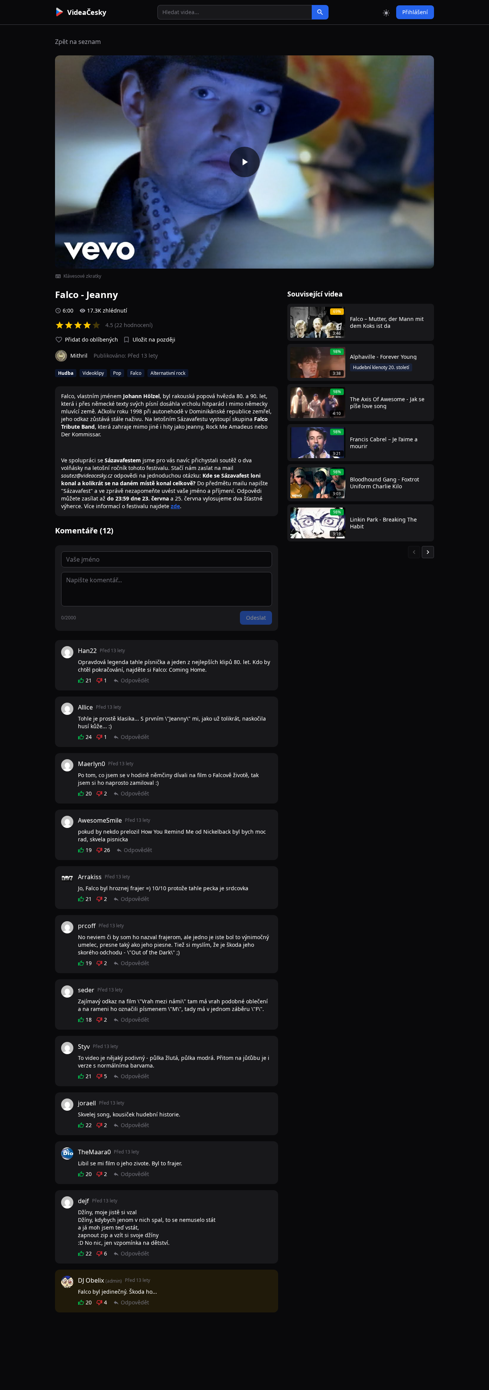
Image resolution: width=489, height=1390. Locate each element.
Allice (85, 707)
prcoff (87, 926)
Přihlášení (415, 12)
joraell (87, 1103)
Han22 (87, 650)
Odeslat (256, 617)
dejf (83, 1201)
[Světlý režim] (386, 12)
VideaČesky (86, 12)
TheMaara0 (94, 1152)
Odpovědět (135, 680)
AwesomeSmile (100, 820)
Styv (84, 1046)
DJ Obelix (91, 1280)
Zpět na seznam (78, 41)
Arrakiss (90, 877)
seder (86, 990)
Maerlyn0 (91, 764)
